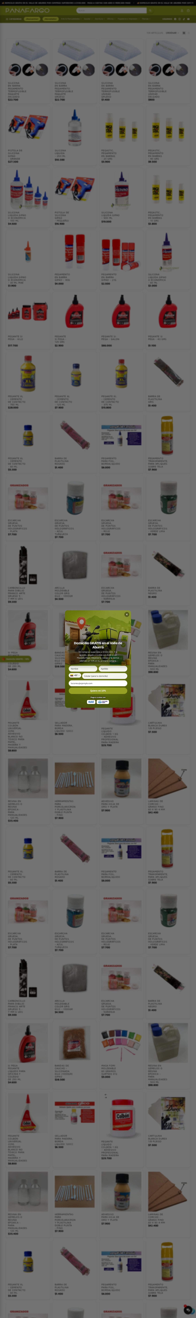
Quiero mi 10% (98, 691)
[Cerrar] (126, 614)
